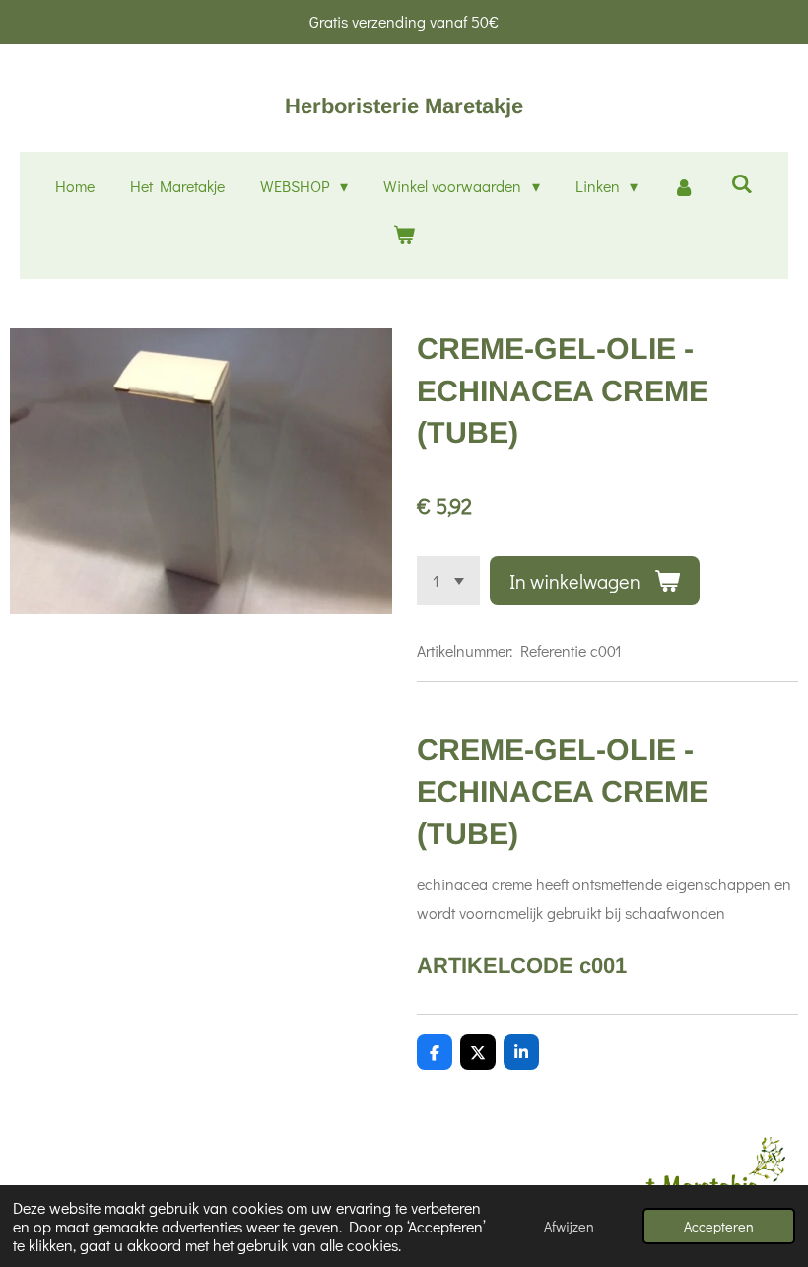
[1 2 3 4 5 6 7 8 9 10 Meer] (448, 580)
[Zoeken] (742, 183)
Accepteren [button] (719, 1226)
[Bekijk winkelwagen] (404, 234)
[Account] (683, 187)
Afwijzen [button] (569, 1226)
